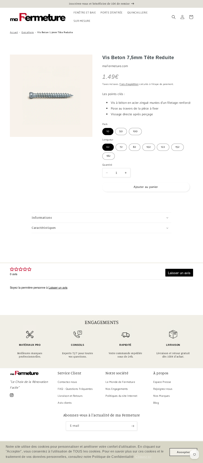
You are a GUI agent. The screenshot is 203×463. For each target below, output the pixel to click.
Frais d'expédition (129, 84)
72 (121, 147)
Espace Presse (162, 382)
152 (177, 147)
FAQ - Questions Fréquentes (75, 389)
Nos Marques (161, 396)
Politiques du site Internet (121, 396)
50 (121, 131)
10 (107, 131)
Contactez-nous (67, 382)
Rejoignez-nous (162, 389)
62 (108, 147)
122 (163, 147)
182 (108, 156)
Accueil (14, 32)
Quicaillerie (27, 32)
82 (134, 147)
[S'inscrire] (132, 426)
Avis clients (65, 403)
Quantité (107, 165)
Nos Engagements (116, 389)
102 (149, 147)
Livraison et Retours (70, 396)
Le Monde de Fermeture (120, 382)
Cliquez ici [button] (143, 456)
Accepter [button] (183, 452)
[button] (173, 17)
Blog (156, 403)
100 (135, 131)
